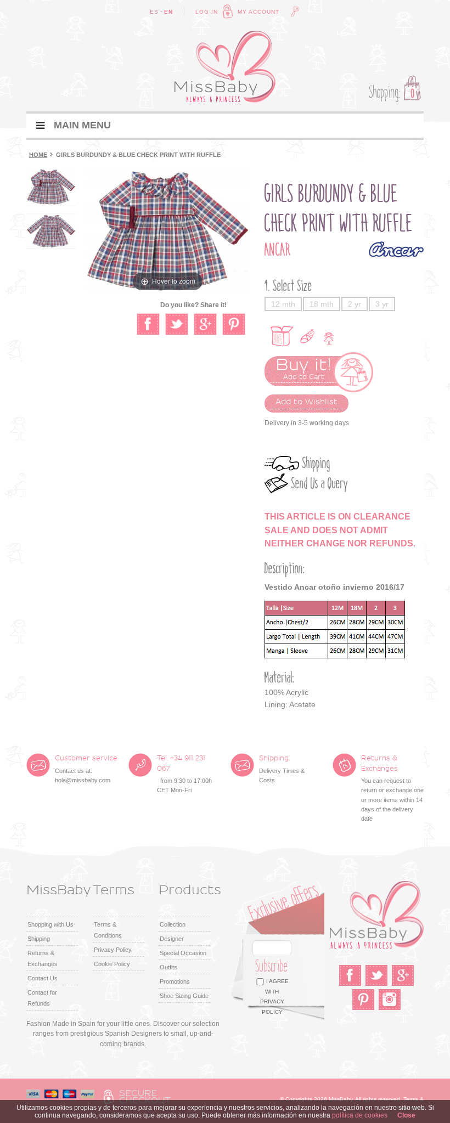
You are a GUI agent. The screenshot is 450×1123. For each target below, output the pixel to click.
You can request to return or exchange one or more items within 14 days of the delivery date (392, 788)
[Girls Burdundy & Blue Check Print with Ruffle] (51, 187)
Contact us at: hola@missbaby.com (86, 769)
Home (38, 154)
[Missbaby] (225, 67)
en (168, 12)
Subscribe (272, 966)
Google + (403, 975)
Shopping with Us (50, 924)
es (154, 12)
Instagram (390, 999)
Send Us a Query (319, 483)
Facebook (350, 975)
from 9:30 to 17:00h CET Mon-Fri (184, 774)
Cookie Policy (112, 964)
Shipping (316, 463)
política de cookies (359, 1115)
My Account (258, 12)
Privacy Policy (113, 949)
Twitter (376, 975)
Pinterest (363, 999)
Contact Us (42, 978)
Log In (206, 12)
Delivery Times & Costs (282, 769)
